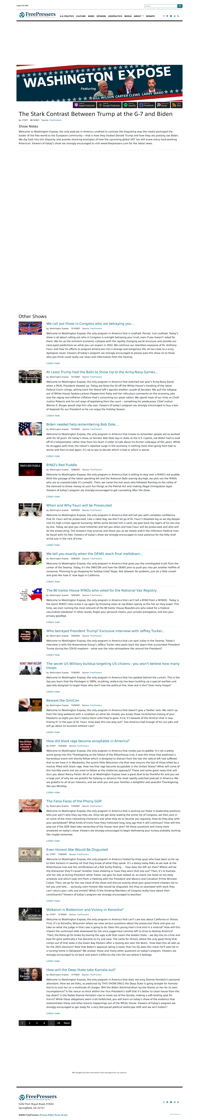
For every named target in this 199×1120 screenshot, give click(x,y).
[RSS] (178, 16)
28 (58, 1023)
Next (67, 1023)
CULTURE (81, 16)
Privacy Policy (47, 1115)
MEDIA (128, 16)
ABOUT (138, 16)
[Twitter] (167, 16)
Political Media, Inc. (175, 1114)
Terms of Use (60, 1115)
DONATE (150, 16)
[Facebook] (163, 16)
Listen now (53, 363)
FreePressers (37, 16)
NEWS (91, 16)
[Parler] (175, 16)
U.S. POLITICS (67, 16)
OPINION (101, 16)
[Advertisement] (99, 43)
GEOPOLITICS (115, 16)
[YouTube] (171, 16)
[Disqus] (99, 192)
